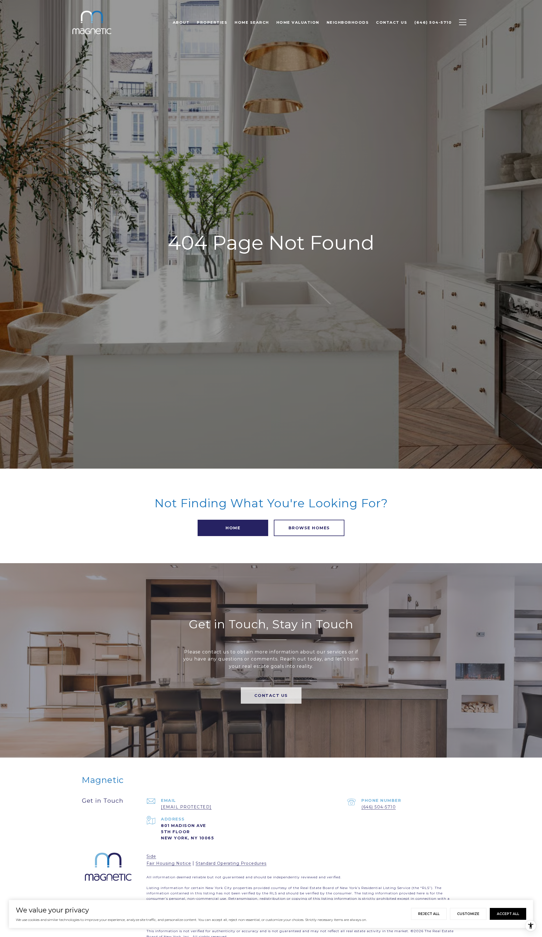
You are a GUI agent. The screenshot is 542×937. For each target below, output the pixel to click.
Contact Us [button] (271, 695)
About (181, 22)
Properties (212, 22)
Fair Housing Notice (169, 863)
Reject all (429, 914)
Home (233, 527)
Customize (468, 914)
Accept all (508, 914)
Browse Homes (309, 527)
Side (151, 856)
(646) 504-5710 (378, 806)
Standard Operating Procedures (231, 863)
